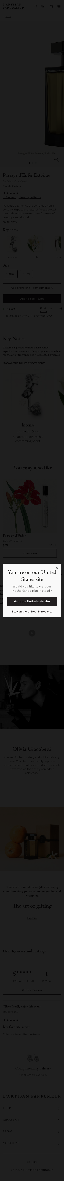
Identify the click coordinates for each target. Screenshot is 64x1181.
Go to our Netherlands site (32, 601)
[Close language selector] (57, 568)
